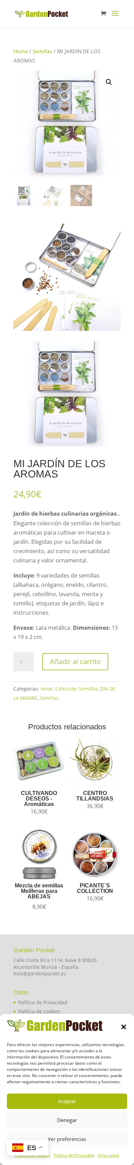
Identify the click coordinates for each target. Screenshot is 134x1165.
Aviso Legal (108, 1155)
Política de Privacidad (74, 1155)
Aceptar (67, 1101)
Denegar (67, 1120)
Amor (47, 688)
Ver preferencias (67, 1138)
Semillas (42, 51)
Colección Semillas (76, 688)
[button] (123, 1026)
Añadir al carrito (75, 661)
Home (20, 51)
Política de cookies (39, 1011)
